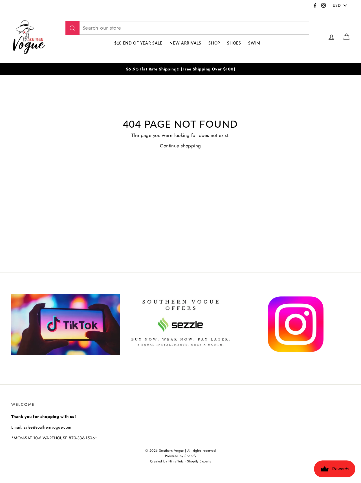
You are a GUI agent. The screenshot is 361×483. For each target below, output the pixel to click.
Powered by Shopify (180, 455)
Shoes (234, 43)
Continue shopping (180, 145)
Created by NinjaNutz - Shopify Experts (180, 461)
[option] (180, 69)
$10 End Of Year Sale (138, 43)
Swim (254, 43)
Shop (214, 43)
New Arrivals (185, 43)
